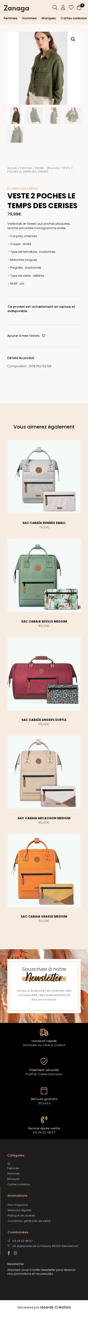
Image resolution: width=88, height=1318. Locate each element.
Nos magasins (18, 1205)
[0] (79, 8)
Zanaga (16, 7)
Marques (49, 18)
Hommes (29, 18)
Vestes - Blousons (47, 168)
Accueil (12, 168)
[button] (73, 39)
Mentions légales (20, 1210)
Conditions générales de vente (29, 1221)
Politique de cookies (21, 1215)
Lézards (55, 1307)
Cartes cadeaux (74, 18)
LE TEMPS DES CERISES (22, 188)
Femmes (10, 18)
